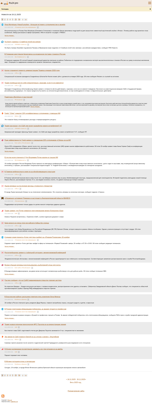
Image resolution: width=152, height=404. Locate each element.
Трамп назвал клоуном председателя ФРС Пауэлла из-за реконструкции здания (35, 324)
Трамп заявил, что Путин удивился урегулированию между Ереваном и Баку (34, 211)
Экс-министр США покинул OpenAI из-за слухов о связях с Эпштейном (32, 337)
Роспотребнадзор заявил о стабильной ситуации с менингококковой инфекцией (35, 252)
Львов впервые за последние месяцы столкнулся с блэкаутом (28, 186)
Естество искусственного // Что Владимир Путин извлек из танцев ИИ (31, 157)
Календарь (5, 9)
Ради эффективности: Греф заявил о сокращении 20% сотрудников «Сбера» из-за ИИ (38, 140)
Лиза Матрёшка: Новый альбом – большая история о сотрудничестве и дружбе (35, 24)
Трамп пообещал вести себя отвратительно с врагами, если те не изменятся (34, 83)
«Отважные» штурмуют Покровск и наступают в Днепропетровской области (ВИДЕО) (37, 198)
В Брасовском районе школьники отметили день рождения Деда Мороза (32, 297)
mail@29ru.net (14, 401)
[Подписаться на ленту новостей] (2, 396)
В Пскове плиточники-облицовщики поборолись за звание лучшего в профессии (35, 309)
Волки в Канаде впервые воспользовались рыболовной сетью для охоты (33, 265)
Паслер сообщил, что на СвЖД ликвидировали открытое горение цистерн (33, 280)
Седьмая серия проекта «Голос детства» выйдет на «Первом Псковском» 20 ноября (37, 237)
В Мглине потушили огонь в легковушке (20, 361)
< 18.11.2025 (71, 379)
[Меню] (149, 3)
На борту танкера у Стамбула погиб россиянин (23, 42)
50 (19, 19)
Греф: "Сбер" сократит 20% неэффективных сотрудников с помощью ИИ (32, 113)
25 (16, 19)
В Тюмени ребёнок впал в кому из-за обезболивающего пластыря (30, 172)
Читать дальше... (9, 35)
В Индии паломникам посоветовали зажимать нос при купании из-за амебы (34, 349)
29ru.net (10, 400)
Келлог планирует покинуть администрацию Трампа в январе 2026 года (32, 70)
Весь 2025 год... (76, 382)
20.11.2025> (81, 379)
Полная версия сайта (76, 391)
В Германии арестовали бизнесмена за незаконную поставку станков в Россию (35, 54)
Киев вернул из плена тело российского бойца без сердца (27, 223)
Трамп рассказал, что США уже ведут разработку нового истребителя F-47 (33, 126)
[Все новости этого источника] (38, 27)
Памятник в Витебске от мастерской (18, 97)
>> (26, 19)
